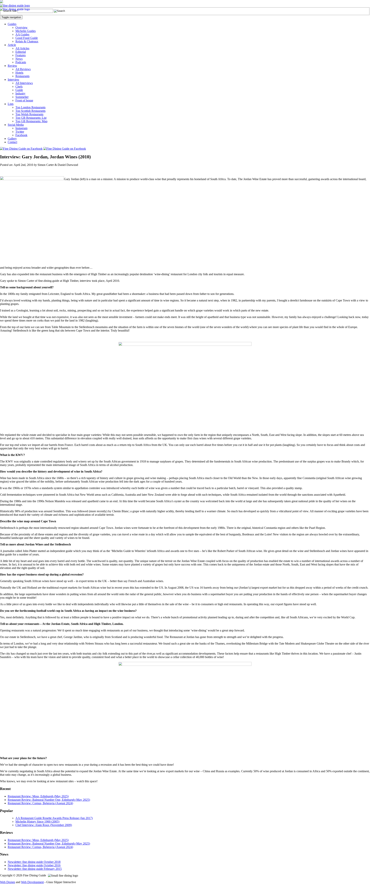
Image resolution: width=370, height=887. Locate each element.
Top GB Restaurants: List (30, 117)
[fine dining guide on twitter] (64, 148)
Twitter (19, 131)
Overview (21, 27)
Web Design (7, 882)
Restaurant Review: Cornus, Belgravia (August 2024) (40, 803)
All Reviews (23, 69)
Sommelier (22, 97)
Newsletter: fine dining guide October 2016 (34, 865)
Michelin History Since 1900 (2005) (37, 821)
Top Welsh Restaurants (29, 114)
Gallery (12, 138)
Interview (13, 79)
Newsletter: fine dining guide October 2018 (34, 861)
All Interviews (24, 83)
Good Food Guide (26, 38)
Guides (12, 24)
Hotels (19, 72)
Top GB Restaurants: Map (31, 121)
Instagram (21, 128)
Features (20, 55)
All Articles (22, 48)
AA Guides (22, 34)
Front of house (24, 100)
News (19, 58)
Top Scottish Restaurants (30, 110)
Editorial (20, 51)
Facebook (21, 135)
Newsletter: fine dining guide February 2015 (35, 868)
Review (12, 65)
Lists (10, 103)
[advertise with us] (1, 2)
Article (12, 44)
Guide (19, 90)
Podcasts (20, 62)
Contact (12, 142)
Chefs (19, 86)
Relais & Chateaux (26, 41)
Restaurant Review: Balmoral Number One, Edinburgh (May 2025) (49, 799)
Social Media (16, 124)
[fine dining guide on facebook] (21, 148)
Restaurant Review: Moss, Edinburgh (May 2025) (38, 796)
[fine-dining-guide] (15, 5)
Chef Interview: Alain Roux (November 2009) (43, 825)
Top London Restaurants (30, 107)
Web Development (32, 882)
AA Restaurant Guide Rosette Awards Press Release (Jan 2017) (54, 818)
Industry (20, 93)
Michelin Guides (25, 31)
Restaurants (22, 76)
